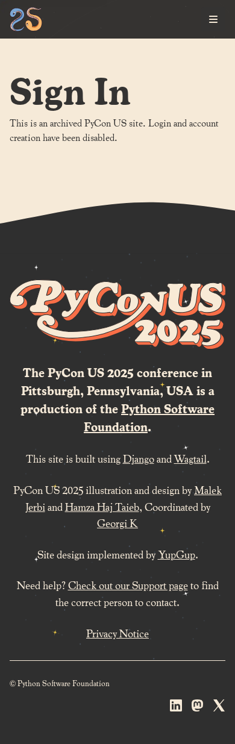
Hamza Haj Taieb (102, 506)
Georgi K (117, 522)
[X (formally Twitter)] (219, 707)
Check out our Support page (128, 584)
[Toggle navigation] (213, 19)
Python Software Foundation (149, 417)
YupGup (176, 554)
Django (138, 458)
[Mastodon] (198, 707)
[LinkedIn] (176, 707)
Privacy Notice (117, 633)
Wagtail (190, 458)
